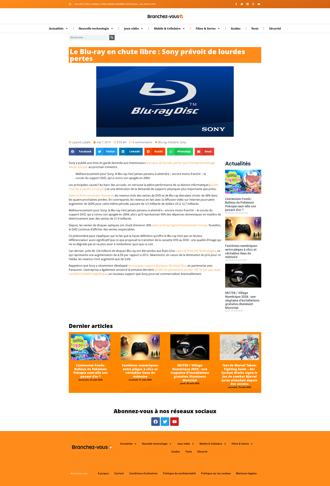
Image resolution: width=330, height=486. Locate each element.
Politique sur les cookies (216, 473)
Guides (236, 28)
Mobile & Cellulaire (167, 28)
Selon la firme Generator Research (91, 195)
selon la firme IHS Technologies (196, 251)
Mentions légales (246, 473)
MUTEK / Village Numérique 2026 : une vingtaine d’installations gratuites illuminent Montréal (242, 300)
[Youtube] (258, 4)
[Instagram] (253, 4)
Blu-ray (162, 142)
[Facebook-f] (236, 4)
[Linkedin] (247, 4)
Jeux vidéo (131, 28)
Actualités (56, 28)
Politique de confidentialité (179, 473)
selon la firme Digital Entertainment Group (179, 225)
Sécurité (275, 28)
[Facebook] (155, 421)
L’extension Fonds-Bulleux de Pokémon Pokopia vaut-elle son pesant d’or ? (240, 204)
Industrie (173, 142)
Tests (254, 28)
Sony (183, 142)
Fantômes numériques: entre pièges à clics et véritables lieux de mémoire (241, 251)
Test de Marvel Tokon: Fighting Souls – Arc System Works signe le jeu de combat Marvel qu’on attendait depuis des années (239, 374)
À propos (103, 473)
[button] (81, 151)
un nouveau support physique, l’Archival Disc (157, 265)
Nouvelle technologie (94, 28)
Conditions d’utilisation (143, 473)
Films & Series (206, 28)
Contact (119, 473)
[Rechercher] (112, 37)
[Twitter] (241, 4)
